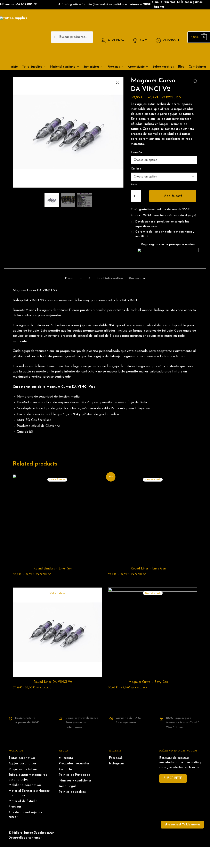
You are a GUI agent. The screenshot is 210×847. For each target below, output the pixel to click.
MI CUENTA (116, 40)
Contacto (65, 769)
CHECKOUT (171, 40)
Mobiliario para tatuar (25, 785)
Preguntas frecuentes (74, 763)
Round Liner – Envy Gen (148, 568)
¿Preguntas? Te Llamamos (182, 824)
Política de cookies (72, 792)
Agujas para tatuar (22, 763)
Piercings (15, 806)
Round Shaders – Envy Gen (52, 568)
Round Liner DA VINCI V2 (53, 682)
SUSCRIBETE (173, 778)
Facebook (116, 758)
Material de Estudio (23, 801)
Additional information (105, 278)
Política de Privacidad (74, 775)
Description (73, 278)
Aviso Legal (67, 786)
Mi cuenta (66, 758)
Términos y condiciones (75, 780)
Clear (134, 184)
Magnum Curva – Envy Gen (148, 682)
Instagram (116, 763)
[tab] (73, 275)
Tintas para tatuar (22, 758)
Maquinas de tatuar (23, 769)
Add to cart (173, 196)
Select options (57, 582)
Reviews (135, 278)
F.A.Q (143, 40)
